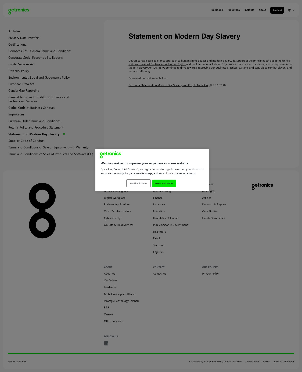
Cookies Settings (138, 183)
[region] (152, 170)
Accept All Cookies (164, 183)
